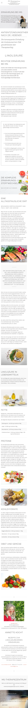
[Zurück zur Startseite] (14, 2)
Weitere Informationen (14, 707)
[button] (1, 2)
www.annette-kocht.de (6, 664)
